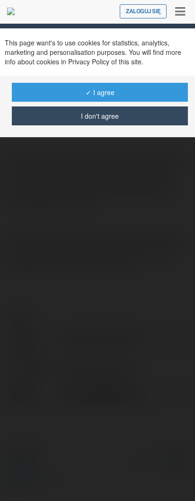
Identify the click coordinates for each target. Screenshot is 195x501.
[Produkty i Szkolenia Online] (11, 11)
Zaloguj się (143, 11)
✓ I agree (100, 92)
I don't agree (100, 116)
